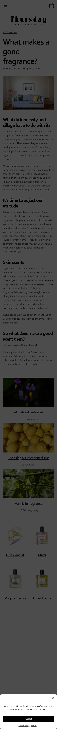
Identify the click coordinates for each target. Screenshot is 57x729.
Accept (28, 719)
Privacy (34, 725)
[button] (52, 698)
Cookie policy (24, 725)
